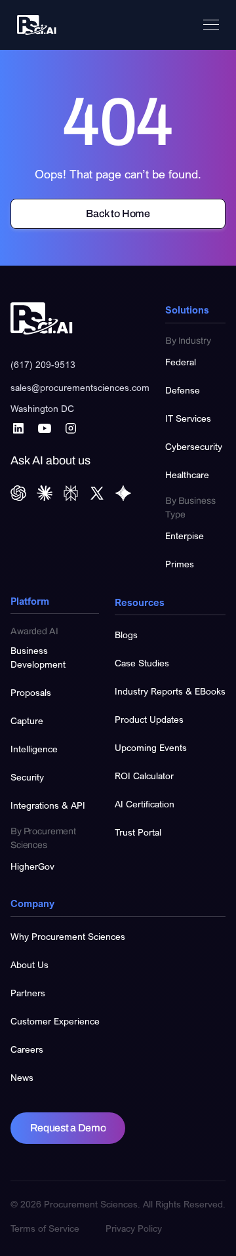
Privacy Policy (134, 1228)
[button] (211, 24)
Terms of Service (44, 1228)
